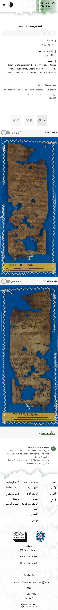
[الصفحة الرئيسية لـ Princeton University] (29, 605)
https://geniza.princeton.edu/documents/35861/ (28, 460)
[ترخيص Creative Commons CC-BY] (29, 589)
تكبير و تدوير (16, 132)
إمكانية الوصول (29, 575)
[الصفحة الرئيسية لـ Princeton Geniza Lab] (38, 536)
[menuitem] (53, 487)
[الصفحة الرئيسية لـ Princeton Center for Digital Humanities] (20, 536)
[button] (47, 7)
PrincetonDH (31, 556)
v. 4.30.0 (29, 598)
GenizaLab (29, 550)
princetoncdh (31, 563)
